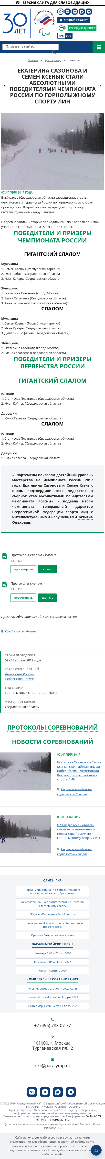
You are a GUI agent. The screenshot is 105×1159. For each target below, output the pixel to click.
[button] (99, 117)
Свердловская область (20, 631)
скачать (47, 569)
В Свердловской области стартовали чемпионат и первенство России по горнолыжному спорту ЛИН (78, 831)
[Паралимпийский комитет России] (27, 19)
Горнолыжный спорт (72, 794)
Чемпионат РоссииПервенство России (19, 676)
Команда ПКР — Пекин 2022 (52, 962)
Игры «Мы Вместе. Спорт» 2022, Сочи (52, 988)
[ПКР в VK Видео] (75, 12)
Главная (33, 60)
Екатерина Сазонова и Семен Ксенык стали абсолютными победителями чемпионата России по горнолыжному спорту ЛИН (79, 770)
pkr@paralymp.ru (52, 1065)
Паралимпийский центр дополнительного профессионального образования (53, 891)
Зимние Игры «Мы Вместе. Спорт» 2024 (52, 1006)
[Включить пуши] (96, 1150)
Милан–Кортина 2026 (53, 970)
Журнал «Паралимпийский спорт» (52, 914)
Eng (68, 35)
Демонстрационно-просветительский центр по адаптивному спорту (52, 903)
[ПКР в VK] (67, 12)
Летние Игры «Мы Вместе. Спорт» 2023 (52, 997)
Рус (61, 35)
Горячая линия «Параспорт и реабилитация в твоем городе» (52, 924)
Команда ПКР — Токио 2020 (52, 953)
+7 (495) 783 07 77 (52, 1025)
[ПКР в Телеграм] (89, 12)
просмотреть (23, 569)
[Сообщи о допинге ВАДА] (62, 28)
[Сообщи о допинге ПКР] (82, 28)
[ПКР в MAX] (82, 12)
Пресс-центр (53, 60)
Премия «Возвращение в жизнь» (52, 935)
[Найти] (54, 52)
